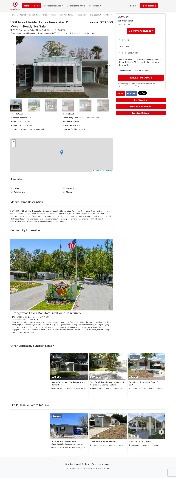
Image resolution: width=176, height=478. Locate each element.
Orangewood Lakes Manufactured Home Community (46, 313)
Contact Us (78, 464)
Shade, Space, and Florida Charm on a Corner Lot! (68, 383)
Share (120, 93)
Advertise (69, 464)
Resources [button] (94, 6)
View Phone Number (141, 30)
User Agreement (105, 464)
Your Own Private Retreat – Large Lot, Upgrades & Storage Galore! (107, 383)
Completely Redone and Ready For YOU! (144, 383)
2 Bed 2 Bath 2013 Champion (103, 441)
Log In (133, 6)
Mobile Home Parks (76, 6)
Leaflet (96, 171)
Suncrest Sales (125, 20)
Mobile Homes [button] (31, 6)
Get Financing (141, 100)
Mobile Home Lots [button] (52, 6)
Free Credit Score (140, 113)
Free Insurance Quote (140, 106)
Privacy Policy (134, 86)
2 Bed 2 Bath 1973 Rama (140, 441)
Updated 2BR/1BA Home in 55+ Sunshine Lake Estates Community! (67, 442)
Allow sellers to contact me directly (136, 71)
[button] (152, 5)
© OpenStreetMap (106, 171)
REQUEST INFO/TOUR (140, 77)
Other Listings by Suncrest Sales (31, 345)
